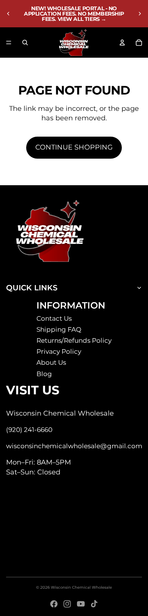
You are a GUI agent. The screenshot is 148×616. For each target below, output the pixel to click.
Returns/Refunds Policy (74, 340)
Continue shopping (74, 147)
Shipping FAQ (58, 329)
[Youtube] (80, 603)
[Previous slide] (8, 13)
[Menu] (8, 42)
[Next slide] (139, 13)
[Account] (122, 42)
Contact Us (54, 318)
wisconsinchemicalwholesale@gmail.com (74, 446)
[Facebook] (53, 603)
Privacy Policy (58, 351)
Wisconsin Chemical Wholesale (81, 587)
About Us (51, 362)
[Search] (25, 42)
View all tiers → (82, 19)
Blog (44, 374)
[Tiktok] (94, 603)
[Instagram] (67, 603)
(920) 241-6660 (29, 429)
